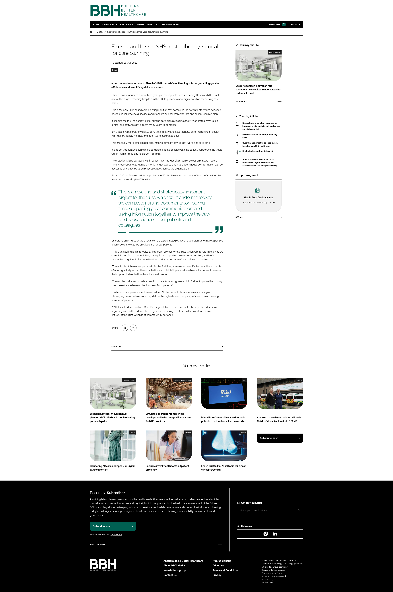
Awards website (222, 560)
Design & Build (274, 52)
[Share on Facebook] (133, 328)
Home (96, 24)
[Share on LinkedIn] (125, 328)
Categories (108, 24)
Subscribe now (269, 438)
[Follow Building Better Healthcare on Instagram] (265, 534)
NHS (244, 380)
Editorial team (170, 24)
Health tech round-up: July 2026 (262, 151)
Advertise (218, 565)
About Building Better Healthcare (183, 560)
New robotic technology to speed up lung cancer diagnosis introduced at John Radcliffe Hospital (262, 126)
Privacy (217, 575)
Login (294, 24)
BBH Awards (126, 24)
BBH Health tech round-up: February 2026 (262, 136)
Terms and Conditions (225, 570)
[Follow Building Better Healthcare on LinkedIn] (274, 534)
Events (140, 24)
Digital (114, 70)
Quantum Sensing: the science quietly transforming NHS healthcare (262, 144)
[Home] (91, 32)
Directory (153, 24)
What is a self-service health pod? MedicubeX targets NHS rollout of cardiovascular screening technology (262, 162)
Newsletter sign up (174, 570)
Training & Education (182, 380)
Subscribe (274, 24)
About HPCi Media (174, 565)
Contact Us (170, 575)
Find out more (97, 544)
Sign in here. (116, 535)
